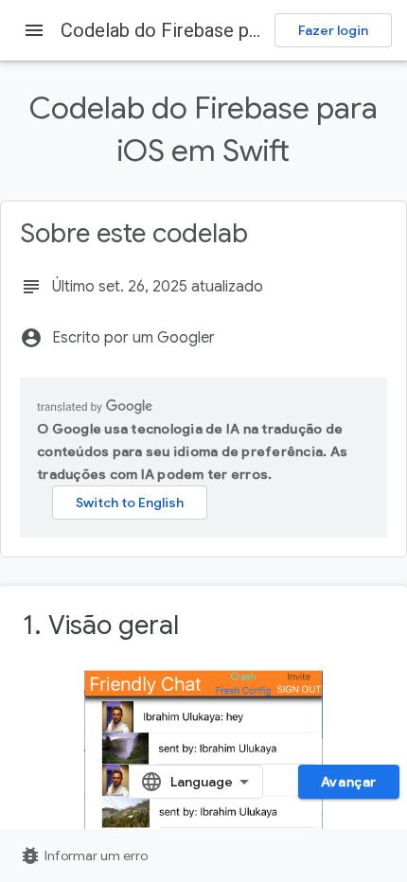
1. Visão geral (101, 625)
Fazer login (333, 30)
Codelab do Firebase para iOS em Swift (224, 30)
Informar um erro (83, 855)
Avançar (349, 781)
